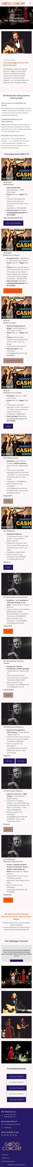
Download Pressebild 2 (16, 1082)
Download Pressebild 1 (16, 1076)
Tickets (8, 426)
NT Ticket (21, 761)
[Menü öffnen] (30, 3)
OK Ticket (9, 761)
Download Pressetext (16, 1099)
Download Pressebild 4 (16, 1094)
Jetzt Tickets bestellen (13, 223)
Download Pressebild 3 (16, 1088)
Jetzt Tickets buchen (13, 291)
